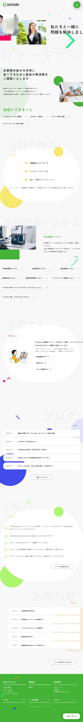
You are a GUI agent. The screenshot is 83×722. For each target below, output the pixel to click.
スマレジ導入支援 (8, 691)
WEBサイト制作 (7, 689)
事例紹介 (31, 687)
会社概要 (56, 689)
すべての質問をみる (62, 567)
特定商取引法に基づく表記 (61, 691)
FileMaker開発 (7, 687)
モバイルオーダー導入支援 (10, 694)
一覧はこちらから (41, 477)
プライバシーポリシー (48, 706)
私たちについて (58, 687)
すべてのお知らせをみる (62, 662)
